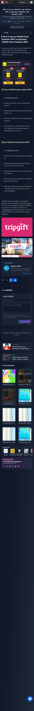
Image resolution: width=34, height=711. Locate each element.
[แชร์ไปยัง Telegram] (13, 466)
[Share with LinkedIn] (15, 280)
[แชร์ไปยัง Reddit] (18, 466)
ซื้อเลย (8, 82)
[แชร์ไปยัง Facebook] (4, 466)
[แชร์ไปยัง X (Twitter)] (7, 466)
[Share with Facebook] (11, 280)
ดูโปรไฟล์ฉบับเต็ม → (26, 273)
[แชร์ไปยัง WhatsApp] (10, 466)
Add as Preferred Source (17, 27)
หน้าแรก (4, 6)
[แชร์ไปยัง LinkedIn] (15, 466)
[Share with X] (6, 280)
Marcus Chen (16, 266)
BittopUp (10, 98)
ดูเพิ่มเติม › (27, 64)
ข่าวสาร (9, 6)
